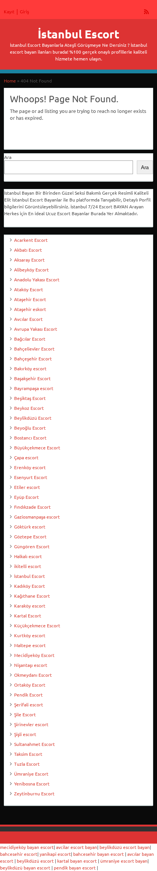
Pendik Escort (28, 695)
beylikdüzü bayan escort (25, 868)
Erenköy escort (30, 467)
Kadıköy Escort (29, 586)
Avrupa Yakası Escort (35, 329)
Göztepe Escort (30, 536)
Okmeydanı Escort (33, 675)
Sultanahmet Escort (34, 744)
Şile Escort (25, 714)
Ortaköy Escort (29, 685)
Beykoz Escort (29, 408)
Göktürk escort (29, 527)
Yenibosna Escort (32, 784)
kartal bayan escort (77, 861)
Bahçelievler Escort (34, 349)
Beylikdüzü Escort (32, 418)
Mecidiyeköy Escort (34, 655)
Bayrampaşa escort (33, 388)
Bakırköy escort (30, 368)
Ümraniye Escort (31, 774)
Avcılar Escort (28, 319)
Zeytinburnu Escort (34, 793)
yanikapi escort (55, 854)
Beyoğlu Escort (30, 428)
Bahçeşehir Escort (33, 358)
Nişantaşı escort (30, 665)
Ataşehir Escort (30, 299)
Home (10, 81)
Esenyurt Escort (30, 477)
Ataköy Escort (28, 289)
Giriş (24, 11)
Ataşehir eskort (30, 309)
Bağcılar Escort (29, 339)
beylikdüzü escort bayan (124, 847)
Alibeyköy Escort (31, 270)
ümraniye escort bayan (123, 861)
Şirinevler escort (31, 724)
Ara (7, 157)
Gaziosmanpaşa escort (37, 517)
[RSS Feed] (146, 11)
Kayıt (9, 11)
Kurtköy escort (29, 635)
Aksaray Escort (29, 260)
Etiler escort (27, 487)
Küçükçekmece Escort (37, 625)
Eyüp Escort (26, 497)
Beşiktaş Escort (30, 398)
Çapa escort (26, 457)
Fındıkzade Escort (32, 507)
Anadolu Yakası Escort (36, 279)
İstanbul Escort (78, 34)
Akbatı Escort (28, 250)
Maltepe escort (30, 645)
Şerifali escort (28, 704)
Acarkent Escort (31, 240)
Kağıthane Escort (32, 596)
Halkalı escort (28, 556)
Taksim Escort (28, 754)
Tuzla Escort (27, 764)
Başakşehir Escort (32, 378)
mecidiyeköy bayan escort (27, 847)
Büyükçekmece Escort (37, 447)
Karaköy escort (29, 606)
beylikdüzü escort (35, 861)
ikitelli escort (27, 566)
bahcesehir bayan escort (98, 854)
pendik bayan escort (75, 868)
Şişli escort (25, 734)
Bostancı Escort (30, 438)
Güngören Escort (32, 546)
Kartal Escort (27, 615)
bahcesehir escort (18, 854)
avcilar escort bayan (76, 847)
